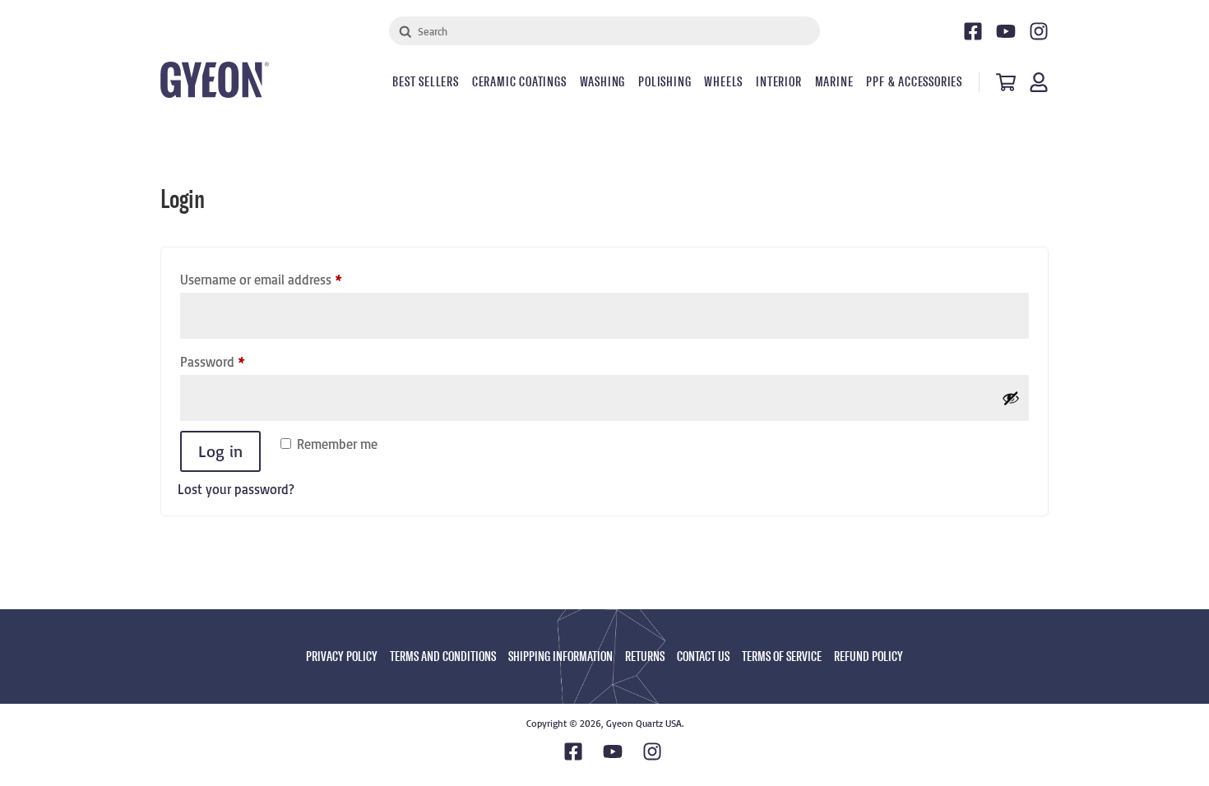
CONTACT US (703, 656)
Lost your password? (236, 489)
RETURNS (645, 656)
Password (237, 361)
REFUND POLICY (868, 656)
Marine (834, 82)
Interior (778, 82)
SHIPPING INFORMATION (560, 656)
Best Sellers (425, 82)
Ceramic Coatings (519, 82)
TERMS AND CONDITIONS (443, 656)
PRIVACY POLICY (342, 656)
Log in (220, 451)
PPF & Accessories (914, 82)
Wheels (723, 82)
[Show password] (1011, 398)
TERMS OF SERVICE (782, 656)
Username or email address (285, 279)
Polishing (664, 82)
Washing (603, 82)
